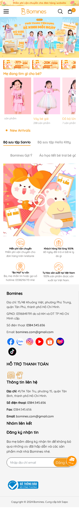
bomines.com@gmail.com (35, 332)
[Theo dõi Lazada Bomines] (60, 342)
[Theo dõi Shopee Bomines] (49, 342)
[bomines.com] (39, 2)
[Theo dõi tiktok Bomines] (12, 351)
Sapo (65, 501)
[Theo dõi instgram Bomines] (29, 342)
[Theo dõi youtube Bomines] (39, 342)
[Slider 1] (39, 37)
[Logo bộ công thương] (23, 485)
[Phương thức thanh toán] (37, 375)
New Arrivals (20, 130)
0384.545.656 (35, 325)
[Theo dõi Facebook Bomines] (11, 342)
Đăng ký (63, 462)
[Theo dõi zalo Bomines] (20, 342)
